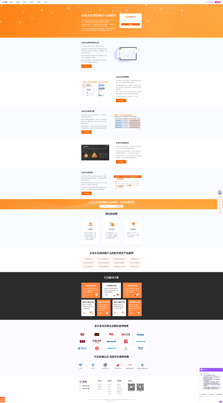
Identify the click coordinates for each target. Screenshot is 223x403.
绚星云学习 (100, 384)
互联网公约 (119, 391)
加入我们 (109, 393)
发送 (220, 401)
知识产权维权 (120, 388)
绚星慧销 (25, 2)
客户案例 (39, 2)
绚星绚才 (11, 2)
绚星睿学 (18, 2)
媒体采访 (109, 391)
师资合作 (109, 386)
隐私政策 (119, 386)
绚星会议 (100, 388)
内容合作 (109, 384)
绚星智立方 (31, 2)
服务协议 (119, 384)
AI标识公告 (119, 393)
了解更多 (85, 294)
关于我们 (45, 2)
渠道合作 (109, 388)
